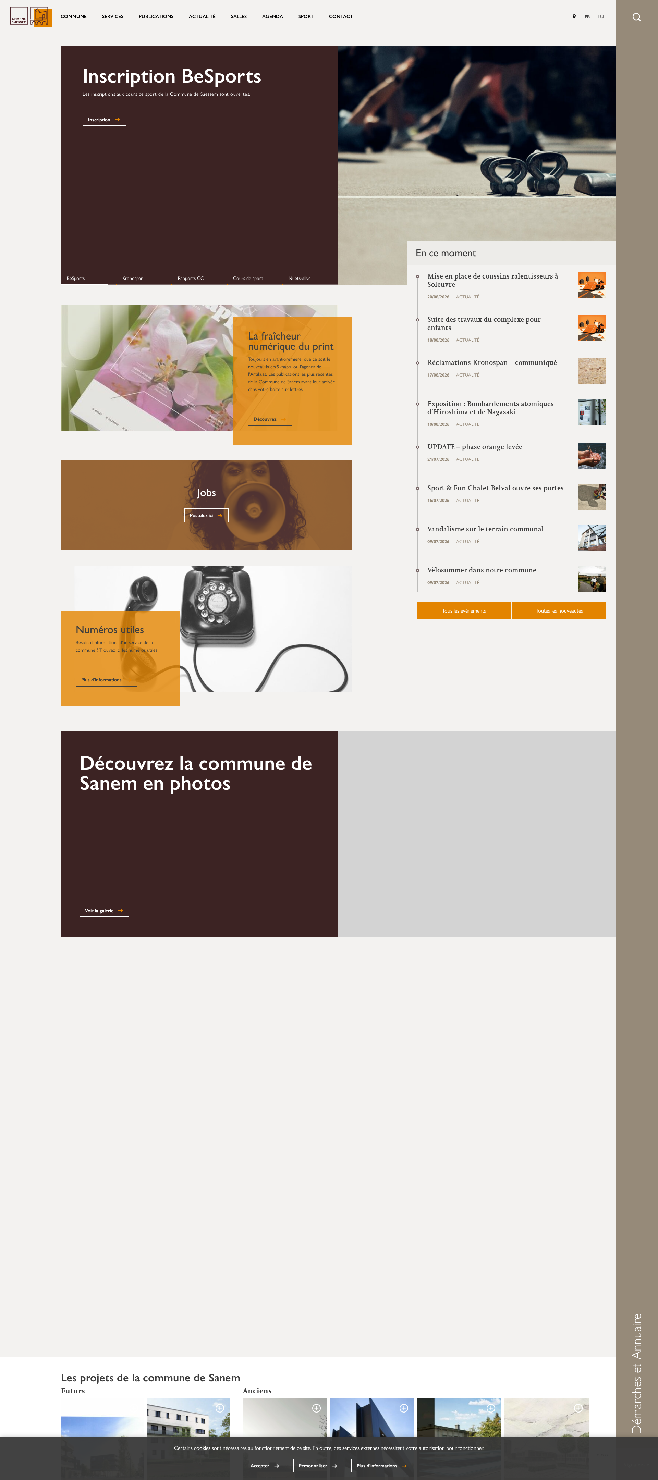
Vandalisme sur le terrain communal (485, 529)
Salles (239, 16)
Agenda (272, 16)
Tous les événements (464, 610)
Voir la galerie (99, 910)
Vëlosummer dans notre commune (481, 570)
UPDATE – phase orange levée (474, 447)
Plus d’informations (377, 1465)
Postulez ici (201, 514)
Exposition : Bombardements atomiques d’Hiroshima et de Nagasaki (490, 408)
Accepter (260, 1465)
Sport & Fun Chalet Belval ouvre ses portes (495, 488)
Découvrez (265, 418)
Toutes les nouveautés (559, 610)
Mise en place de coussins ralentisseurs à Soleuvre (492, 280)
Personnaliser (313, 1465)
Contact (341, 16)
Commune (74, 16)
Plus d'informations (101, 679)
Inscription (99, 119)
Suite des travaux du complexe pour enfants (484, 323)
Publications (156, 16)
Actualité (202, 16)
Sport (306, 16)
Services (112, 16)
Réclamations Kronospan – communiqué (492, 362)
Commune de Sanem (31, 17)
